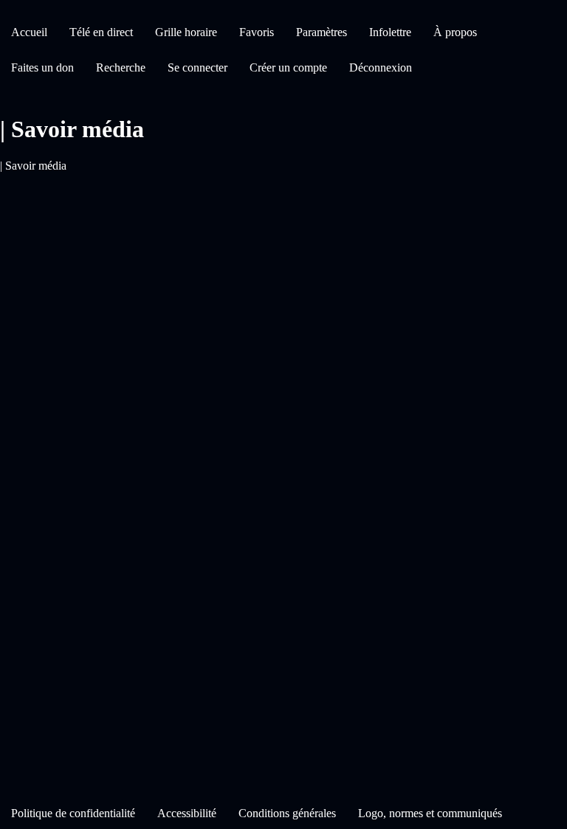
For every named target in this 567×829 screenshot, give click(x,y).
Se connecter (197, 67)
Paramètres (321, 32)
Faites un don (42, 67)
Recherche (120, 67)
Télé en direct (101, 32)
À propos (455, 32)
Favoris (256, 32)
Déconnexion (380, 67)
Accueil (29, 32)
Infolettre (390, 32)
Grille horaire (186, 32)
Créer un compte (288, 67)
